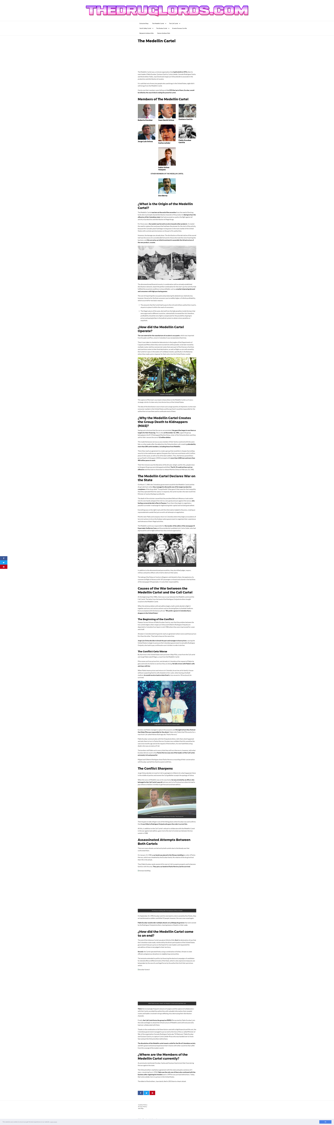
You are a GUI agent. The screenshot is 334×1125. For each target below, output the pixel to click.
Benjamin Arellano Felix (147, 33)
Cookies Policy (142, 1104)
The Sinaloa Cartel (161, 28)
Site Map (141, 1108)
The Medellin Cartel (158, 23)
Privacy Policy (142, 1106)
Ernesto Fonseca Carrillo (179, 28)
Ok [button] (325, 1122)
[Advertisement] (167, 58)
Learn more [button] (53, 1122)
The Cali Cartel (173, 23)
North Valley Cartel (145, 28)
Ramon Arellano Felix (163, 33)
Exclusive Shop (144, 23)
